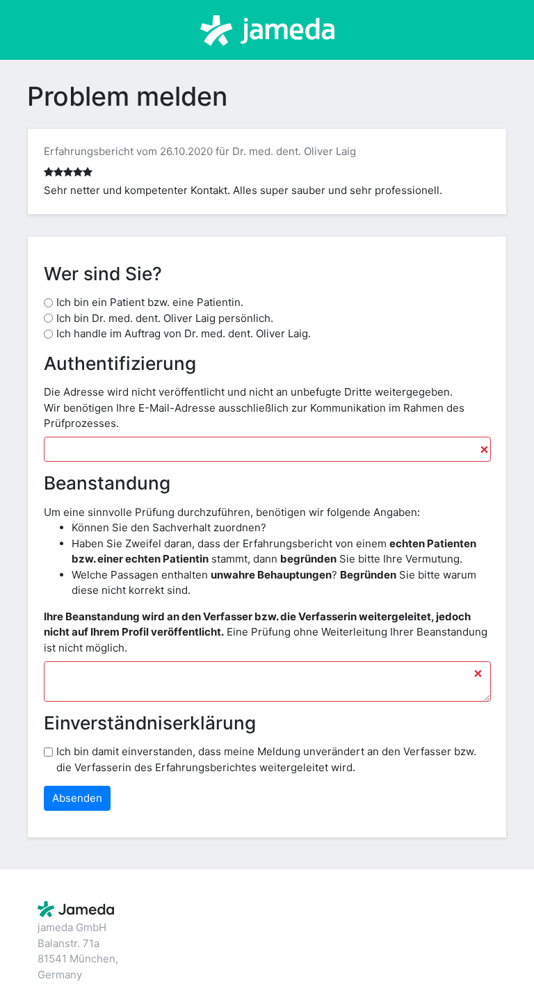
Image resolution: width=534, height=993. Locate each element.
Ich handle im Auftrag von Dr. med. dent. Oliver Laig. (183, 333)
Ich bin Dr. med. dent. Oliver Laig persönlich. (164, 318)
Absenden (77, 798)
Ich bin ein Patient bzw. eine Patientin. (149, 302)
